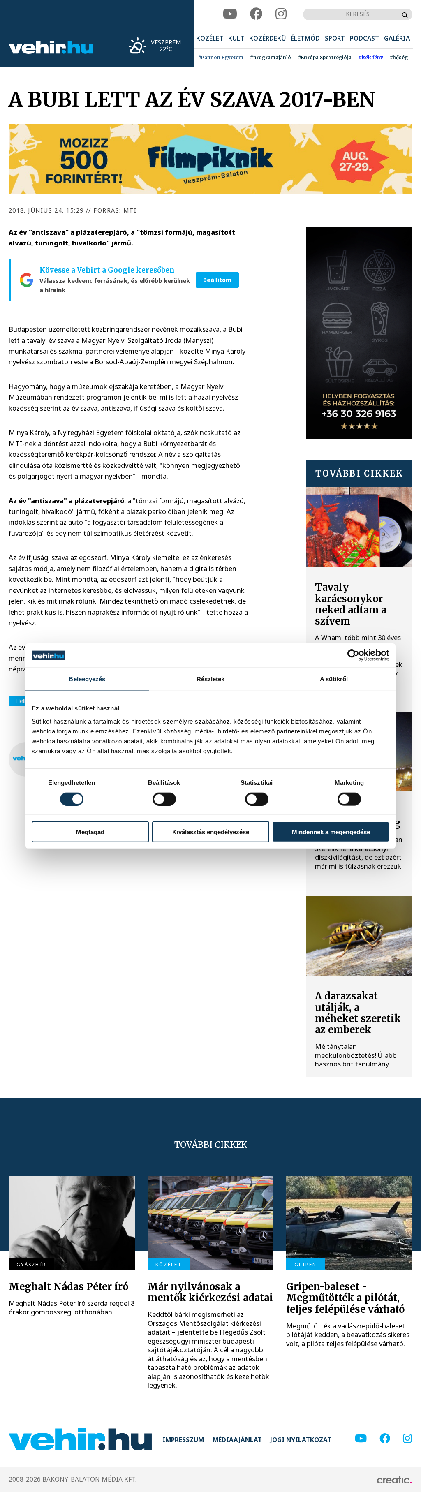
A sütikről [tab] (334, 678)
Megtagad (90, 831)
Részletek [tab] (211, 678)
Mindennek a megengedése (331, 831)
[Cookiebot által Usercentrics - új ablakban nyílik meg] (353, 655)
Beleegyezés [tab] (87, 678)
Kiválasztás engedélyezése (210, 831)
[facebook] (256, 14)
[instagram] (281, 14)
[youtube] (230, 14)
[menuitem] (209, 39)
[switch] (164, 798)
